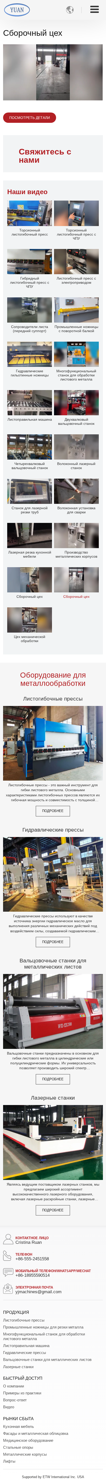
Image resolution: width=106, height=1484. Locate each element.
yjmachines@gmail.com (38, 1291)
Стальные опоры (18, 1447)
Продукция (16, 1312)
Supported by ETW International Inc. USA (53, 1477)
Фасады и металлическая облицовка (35, 1433)
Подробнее (53, 811)
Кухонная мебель (18, 1426)
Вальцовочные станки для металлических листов (53, 963)
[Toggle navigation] (94, 9)
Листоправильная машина (26, 1345)
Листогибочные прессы (53, 699)
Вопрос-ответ (15, 1400)
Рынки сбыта (18, 1419)
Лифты (9, 1461)
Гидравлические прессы (53, 830)
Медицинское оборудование (28, 1440)
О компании (13, 1386)
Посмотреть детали (29, 118)
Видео (8, 1407)
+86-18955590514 (32, 1275)
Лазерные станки (53, 1098)
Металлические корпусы (25, 1454)
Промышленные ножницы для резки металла (43, 1327)
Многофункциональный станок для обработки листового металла (44, 1336)
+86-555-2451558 (32, 1258)
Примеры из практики (22, 1393)
